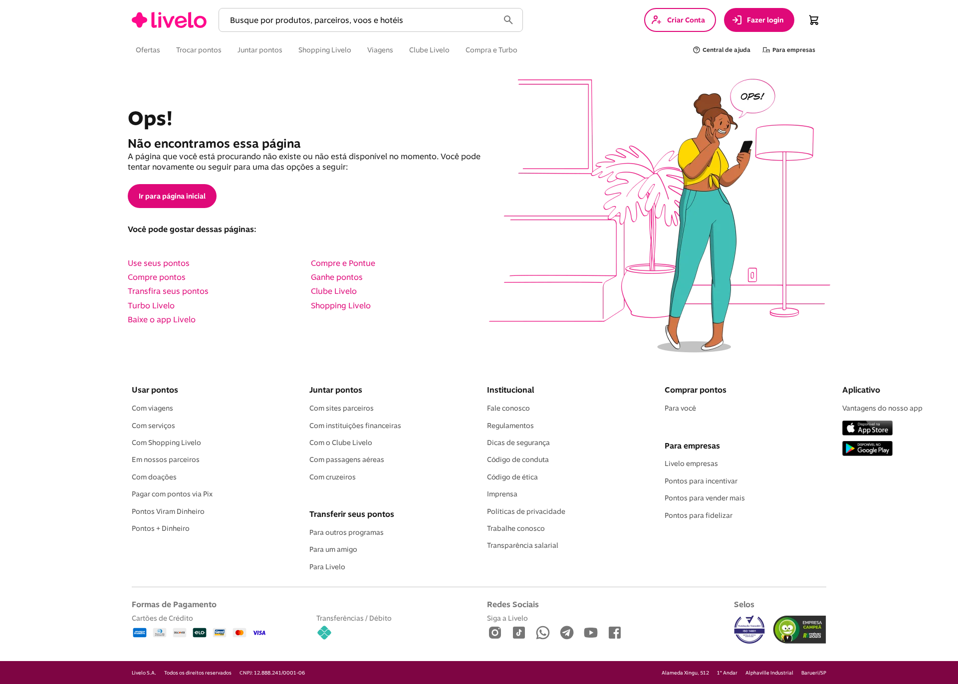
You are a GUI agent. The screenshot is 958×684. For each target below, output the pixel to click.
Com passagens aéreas (346, 459)
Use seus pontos (159, 262)
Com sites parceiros (341, 408)
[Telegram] (567, 633)
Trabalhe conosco (516, 528)
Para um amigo (333, 549)
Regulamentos (510, 426)
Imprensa (502, 494)
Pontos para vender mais (705, 498)
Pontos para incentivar (701, 481)
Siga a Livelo (507, 618)
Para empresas (692, 446)
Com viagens (152, 408)
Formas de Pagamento (174, 604)
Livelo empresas (691, 463)
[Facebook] (615, 633)
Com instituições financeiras (355, 426)
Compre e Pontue (343, 262)
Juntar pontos (335, 390)
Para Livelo (327, 567)
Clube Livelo (334, 290)
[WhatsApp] (543, 633)
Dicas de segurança (518, 443)
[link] (169, 20)
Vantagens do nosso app (882, 408)
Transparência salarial (522, 545)
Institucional (510, 390)
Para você (680, 408)
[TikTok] (519, 633)
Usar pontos (155, 390)
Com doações (154, 477)
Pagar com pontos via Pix (172, 494)
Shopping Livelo (341, 305)
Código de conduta (518, 459)
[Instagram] (495, 633)
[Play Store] (867, 449)
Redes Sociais (513, 604)
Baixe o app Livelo (162, 319)
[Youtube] (591, 633)
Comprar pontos (695, 390)
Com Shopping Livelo (166, 443)
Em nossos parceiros (166, 459)
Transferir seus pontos (351, 514)
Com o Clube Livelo (340, 443)
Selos (744, 604)
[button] (360, 20)
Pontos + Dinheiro (161, 528)
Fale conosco (508, 408)
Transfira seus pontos (168, 290)
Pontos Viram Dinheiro (168, 511)
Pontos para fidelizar (698, 515)
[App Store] (867, 429)
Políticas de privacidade (526, 511)
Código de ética (512, 477)
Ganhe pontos (337, 276)
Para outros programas (346, 532)
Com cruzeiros (332, 477)
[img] (799, 630)
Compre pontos (157, 276)
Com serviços (153, 426)
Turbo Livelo (151, 305)
